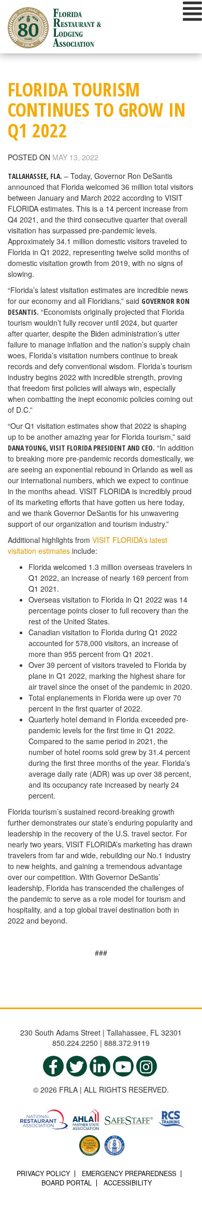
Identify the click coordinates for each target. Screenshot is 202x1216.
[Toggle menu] (192, 11)
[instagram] (146, 1066)
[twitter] (76, 1066)
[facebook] (53, 1066)
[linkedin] (100, 1066)
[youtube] (123, 1066)
